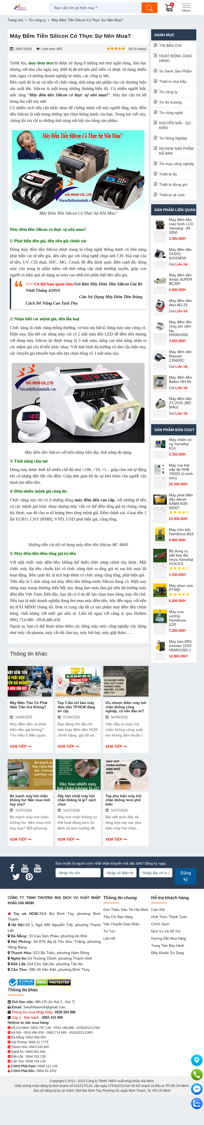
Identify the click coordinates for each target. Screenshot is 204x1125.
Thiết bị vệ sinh (172, 195)
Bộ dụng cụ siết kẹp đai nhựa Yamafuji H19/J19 (181, 557)
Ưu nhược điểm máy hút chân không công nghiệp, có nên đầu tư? (125, 707)
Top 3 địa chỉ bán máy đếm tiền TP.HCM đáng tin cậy (76, 707)
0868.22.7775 (38, 1042)
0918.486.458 (34, 1032)
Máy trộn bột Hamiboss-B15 (181, 531)
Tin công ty (168, 92)
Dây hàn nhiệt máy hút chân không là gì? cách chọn (77, 800)
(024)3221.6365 (81, 1032)
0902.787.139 (41, 1028)
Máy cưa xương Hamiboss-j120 (178, 618)
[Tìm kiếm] (150, 7)
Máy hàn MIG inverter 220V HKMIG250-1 (180, 645)
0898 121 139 (47, 1066)
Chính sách (160, 924)
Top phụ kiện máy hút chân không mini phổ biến (123, 800)
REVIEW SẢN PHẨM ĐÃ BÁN (176, 151)
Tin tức (109, 931)
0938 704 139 (36, 1061)
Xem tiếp (18, 746)
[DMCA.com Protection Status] (53, 982)
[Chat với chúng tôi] (196, 1103)
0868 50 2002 (46, 1071)
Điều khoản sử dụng (167, 953)
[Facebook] (12, 868)
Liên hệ (109, 938)
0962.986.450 (36, 1037)
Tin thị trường (170, 102)
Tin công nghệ (171, 113)
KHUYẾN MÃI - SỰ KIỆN (175, 125)
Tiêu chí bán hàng (118, 917)
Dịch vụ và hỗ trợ (166, 931)
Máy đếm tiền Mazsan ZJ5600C (180, 356)
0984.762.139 (36, 1056)
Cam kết (158, 910)
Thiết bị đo (168, 174)
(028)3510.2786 (88, 1028)
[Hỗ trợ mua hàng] (196, 1074)
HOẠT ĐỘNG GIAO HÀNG (175, 58)
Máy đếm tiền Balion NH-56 (180, 379)
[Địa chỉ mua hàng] (196, 1060)
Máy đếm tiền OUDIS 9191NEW (180, 253)
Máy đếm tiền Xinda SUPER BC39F (180, 279)
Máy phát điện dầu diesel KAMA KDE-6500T (181, 501)
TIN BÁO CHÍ (170, 45)
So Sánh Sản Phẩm (175, 71)
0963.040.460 (39, 1047)
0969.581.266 (35, 1052)
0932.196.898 (64, 1028)
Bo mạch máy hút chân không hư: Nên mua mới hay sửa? (30, 800)
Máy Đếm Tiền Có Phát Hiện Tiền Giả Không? (28, 705)
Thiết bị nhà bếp (172, 81)
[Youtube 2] (37, 868)
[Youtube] (24, 868)
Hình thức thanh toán (169, 917)
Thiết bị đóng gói (173, 184)
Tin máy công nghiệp (176, 164)
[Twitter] (16, 877)
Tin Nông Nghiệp (173, 138)
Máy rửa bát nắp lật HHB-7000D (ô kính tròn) (181, 471)
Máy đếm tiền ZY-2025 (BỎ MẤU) (180, 402)
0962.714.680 (56, 1032)
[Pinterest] (29, 877)
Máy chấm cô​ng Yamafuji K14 (180, 443)
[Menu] (186, 7)
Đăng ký (186, 876)
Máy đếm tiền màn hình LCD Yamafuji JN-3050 (181, 226)
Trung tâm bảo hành (167, 946)
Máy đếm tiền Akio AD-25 (180, 302)
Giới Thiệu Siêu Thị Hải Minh (125, 910)
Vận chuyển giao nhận (121, 924)
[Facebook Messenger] (196, 1089)
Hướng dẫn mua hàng (168, 938)
